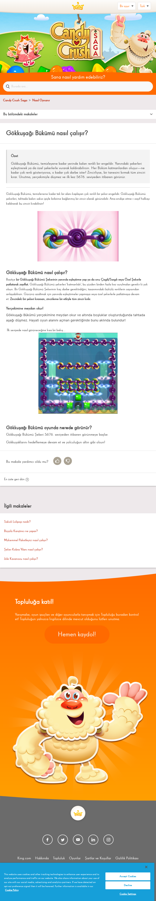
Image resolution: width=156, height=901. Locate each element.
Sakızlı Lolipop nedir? (17, 522)
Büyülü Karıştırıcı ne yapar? (21, 531)
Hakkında (42, 858)
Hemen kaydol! (77, 634)
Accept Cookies (128, 876)
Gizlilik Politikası (127, 858)
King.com (24, 858)
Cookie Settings (128, 894)
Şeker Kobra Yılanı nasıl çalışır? (23, 549)
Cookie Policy (12, 890)
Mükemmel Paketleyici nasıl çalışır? (26, 540)
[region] (77, 882)
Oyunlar (75, 858)
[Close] (146, 867)
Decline (128, 885)
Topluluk (59, 858)
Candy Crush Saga (15, 100)
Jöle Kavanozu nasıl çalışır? (21, 559)
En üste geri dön (14, 479)
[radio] (57, 461)
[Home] (78, 6)
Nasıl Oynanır (41, 100)
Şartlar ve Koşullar (98, 858)
